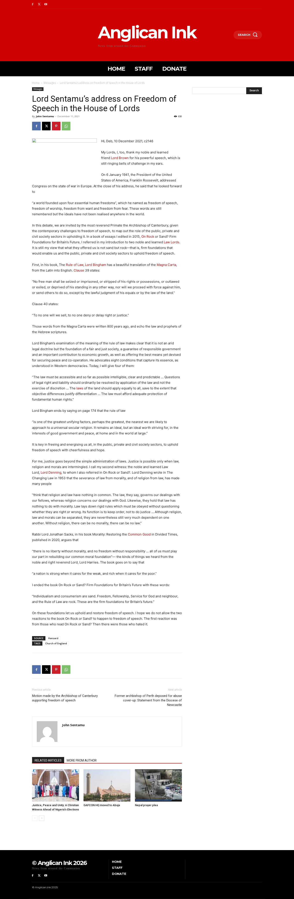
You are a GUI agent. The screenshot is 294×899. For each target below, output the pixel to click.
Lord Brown (120, 158)
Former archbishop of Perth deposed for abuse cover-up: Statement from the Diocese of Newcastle (148, 700)
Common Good (139, 534)
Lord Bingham (95, 265)
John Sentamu (45, 116)
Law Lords (171, 242)
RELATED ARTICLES (48, 760)
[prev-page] (34, 818)
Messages (50, 83)
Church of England (56, 643)
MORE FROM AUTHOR (82, 760)
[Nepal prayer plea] (158, 785)
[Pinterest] (56, 126)
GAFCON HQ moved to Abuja (102, 805)
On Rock (147, 236)
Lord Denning (51, 472)
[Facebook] (32, 4)
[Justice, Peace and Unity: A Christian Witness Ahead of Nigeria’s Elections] (55, 785)
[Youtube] (46, 4)
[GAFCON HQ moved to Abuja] (107, 785)
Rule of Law (74, 265)
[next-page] (41, 818)
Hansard (53, 638)
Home (36, 83)
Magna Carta (166, 265)
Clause (79, 270)
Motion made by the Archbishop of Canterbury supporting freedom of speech (65, 698)
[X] (39, 4)
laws (79, 388)
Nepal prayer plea (146, 805)
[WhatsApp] (66, 126)
